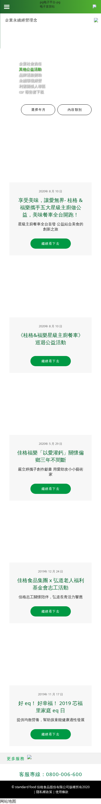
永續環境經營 (30, 80)
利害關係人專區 (32, 86)
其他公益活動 (30, 69)
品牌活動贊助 (30, 74)
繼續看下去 (50, 243)
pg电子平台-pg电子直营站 (50, 4)
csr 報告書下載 (31, 91)
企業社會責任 (30, 63)
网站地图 (8, 801)
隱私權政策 (44, 792)
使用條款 (61, 792)
